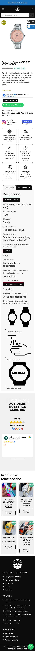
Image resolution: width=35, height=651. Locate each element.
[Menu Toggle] (2, 9)
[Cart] (32, 9)
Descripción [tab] (9, 187)
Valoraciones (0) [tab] (24, 187)
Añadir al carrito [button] (8, 512)
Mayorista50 (15, 113)
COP (30, 26)
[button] (31, 647)
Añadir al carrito (10, 100)
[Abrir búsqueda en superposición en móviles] (17, 15)
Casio (9, 115)
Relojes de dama (27, 113)
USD (30, 22)
